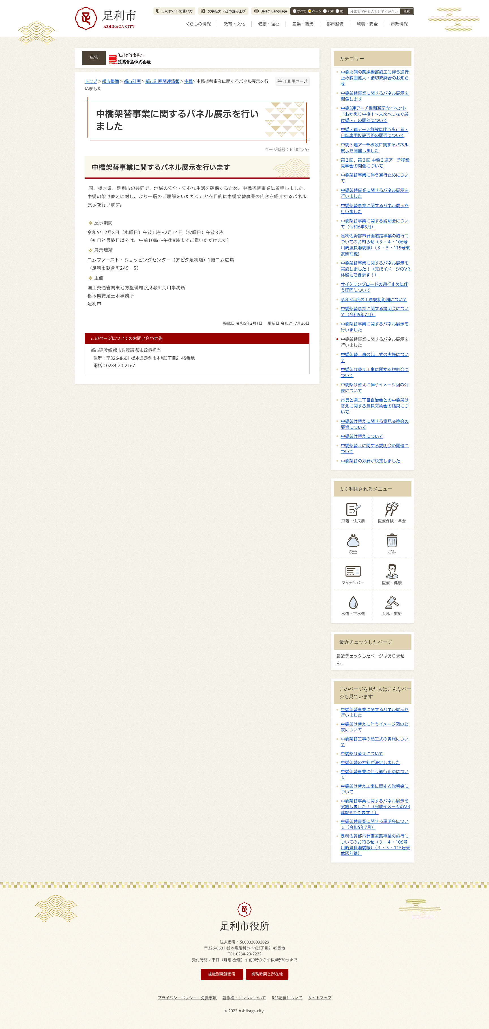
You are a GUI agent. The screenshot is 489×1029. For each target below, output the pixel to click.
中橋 (188, 81)
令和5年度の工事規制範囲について (374, 299)
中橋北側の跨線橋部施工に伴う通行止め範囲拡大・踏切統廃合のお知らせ (375, 78)
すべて (301, 11)
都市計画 (132, 81)
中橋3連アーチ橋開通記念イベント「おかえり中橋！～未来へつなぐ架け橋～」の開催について (374, 114)
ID (342, 11)
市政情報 (399, 24)
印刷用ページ (295, 81)
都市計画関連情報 (162, 81)
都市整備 (335, 24)
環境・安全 (367, 24)
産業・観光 (303, 24)
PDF (330, 11)
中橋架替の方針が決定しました (370, 461)
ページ (316, 11)
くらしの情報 (198, 24)
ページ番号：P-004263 (287, 149)
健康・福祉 (268, 24)
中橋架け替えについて (362, 436)
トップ (91, 81)
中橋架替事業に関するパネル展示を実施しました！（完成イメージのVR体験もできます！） (375, 269)
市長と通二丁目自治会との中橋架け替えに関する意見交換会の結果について (375, 406)
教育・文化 (234, 24)
